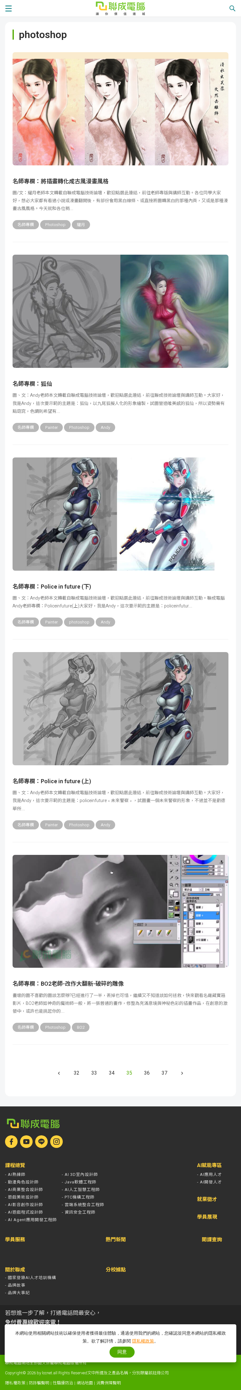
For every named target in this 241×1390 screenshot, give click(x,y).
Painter (51, 427)
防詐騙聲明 (39, 1383)
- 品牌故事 (15, 1285)
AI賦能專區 (209, 1165)
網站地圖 (85, 1383)
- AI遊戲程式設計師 (24, 1212)
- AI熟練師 (15, 1174)
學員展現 (207, 1217)
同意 (122, 1351)
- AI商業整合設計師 (24, 1189)
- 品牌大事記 (17, 1292)
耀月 (81, 224)
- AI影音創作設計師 (24, 1204)
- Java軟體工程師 (79, 1182)
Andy (105, 427)
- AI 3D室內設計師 (80, 1174)
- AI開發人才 (209, 1182)
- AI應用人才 (209, 1174)
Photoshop (55, 224)
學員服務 (15, 1239)
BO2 (80, 1027)
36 (147, 1073)
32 (76, 1073)
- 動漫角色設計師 (22, 1182)
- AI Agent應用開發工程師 (31, 1219)
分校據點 (116, 1269)
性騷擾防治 (63, 1383)
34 (112, 1073)
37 (164, 1073)
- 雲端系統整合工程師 (83, 1204)
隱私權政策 (15, 1383)
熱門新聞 (116, 1239)
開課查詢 (212, 1240)
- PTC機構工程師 (78, 1197)
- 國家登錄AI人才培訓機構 (30, 1277)
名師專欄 (26, 224)
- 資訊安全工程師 (78, 1212)
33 (94, 1073)
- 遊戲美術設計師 (22, 1197)
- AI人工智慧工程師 (81, 1189)
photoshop (79, 622)
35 (129, 1073)
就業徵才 (207, 1199)
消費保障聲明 (108, 1383)
